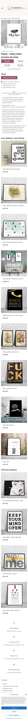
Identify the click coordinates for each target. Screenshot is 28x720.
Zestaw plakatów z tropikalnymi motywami (13, 278)
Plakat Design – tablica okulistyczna (11, 610)
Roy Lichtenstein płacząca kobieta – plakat (13, 500)
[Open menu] (2, 8)
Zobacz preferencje (14, 715)
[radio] (7, 61)
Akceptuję (14, 708)
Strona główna (4, 18)
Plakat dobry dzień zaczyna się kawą (11, 169)
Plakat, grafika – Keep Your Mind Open (12, 537)
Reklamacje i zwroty (7, 688)
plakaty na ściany (7, 51)
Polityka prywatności (9, 718)
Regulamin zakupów (8, 690)
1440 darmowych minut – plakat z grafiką (13, 315)
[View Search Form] (26, 8)
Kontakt (5, 684)
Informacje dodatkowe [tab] (14, 94)
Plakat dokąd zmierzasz (8, 425)
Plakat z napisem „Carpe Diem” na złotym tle (13, 205)
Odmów (14, 711)
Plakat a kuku (6, 461)
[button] (26, 694)
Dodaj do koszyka (9, 77)
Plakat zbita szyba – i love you (10, 573)
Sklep (9, 18)
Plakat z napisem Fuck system (10, 388)
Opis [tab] (14, 91)
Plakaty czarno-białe (15, 18)
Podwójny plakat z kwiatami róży (10, 352)
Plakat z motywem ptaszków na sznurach (13, 242)
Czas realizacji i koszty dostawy (10, 686)
